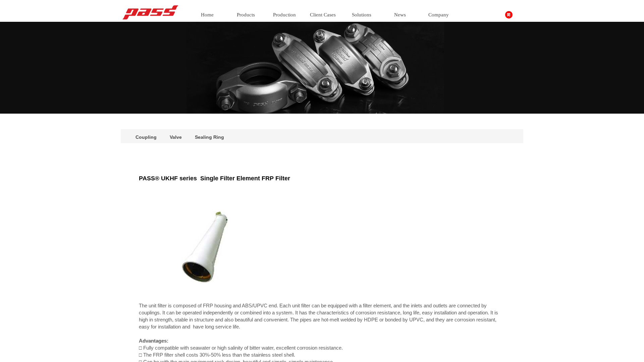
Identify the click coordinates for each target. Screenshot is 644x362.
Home (207, 14)
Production (284, 14)
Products (246, 14)
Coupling (146, 137)
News (400, 14)
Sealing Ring (209, 137)
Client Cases (323, 14)
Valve (176, 137)
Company (438, 14)
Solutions (361, 14)
